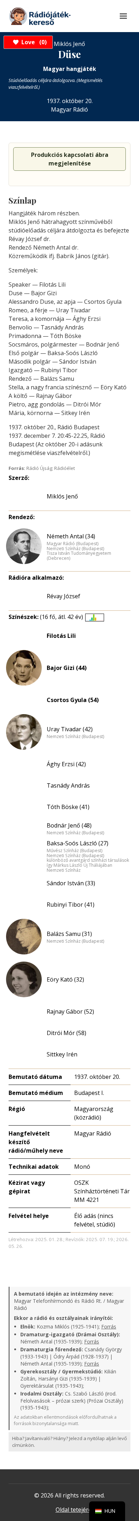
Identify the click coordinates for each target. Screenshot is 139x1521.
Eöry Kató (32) (65, 979)
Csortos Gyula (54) (73, 700)
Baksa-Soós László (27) (77, 843)
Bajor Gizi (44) (67, 668)
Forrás (108, 1326)
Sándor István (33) (71, 883)
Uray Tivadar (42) (70, 729)
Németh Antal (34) (71, 536)
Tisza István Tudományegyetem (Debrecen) (79, 555)
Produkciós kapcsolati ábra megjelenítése (69, 159)
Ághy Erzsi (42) (66, 764)
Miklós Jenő (62, 496)
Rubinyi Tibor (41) (70, 904)
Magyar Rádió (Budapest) (72, 543)
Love (33, 42)
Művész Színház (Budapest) (74, 850)
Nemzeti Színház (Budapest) (75, 548)
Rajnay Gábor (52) (70, 1011)
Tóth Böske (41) (68, 807)
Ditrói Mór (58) (66, 1033)
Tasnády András (68, 785)
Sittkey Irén (62, 1054)
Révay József (63, 596)
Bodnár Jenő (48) (69, 825)
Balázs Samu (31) (69, 934)
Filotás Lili (61, 636)
